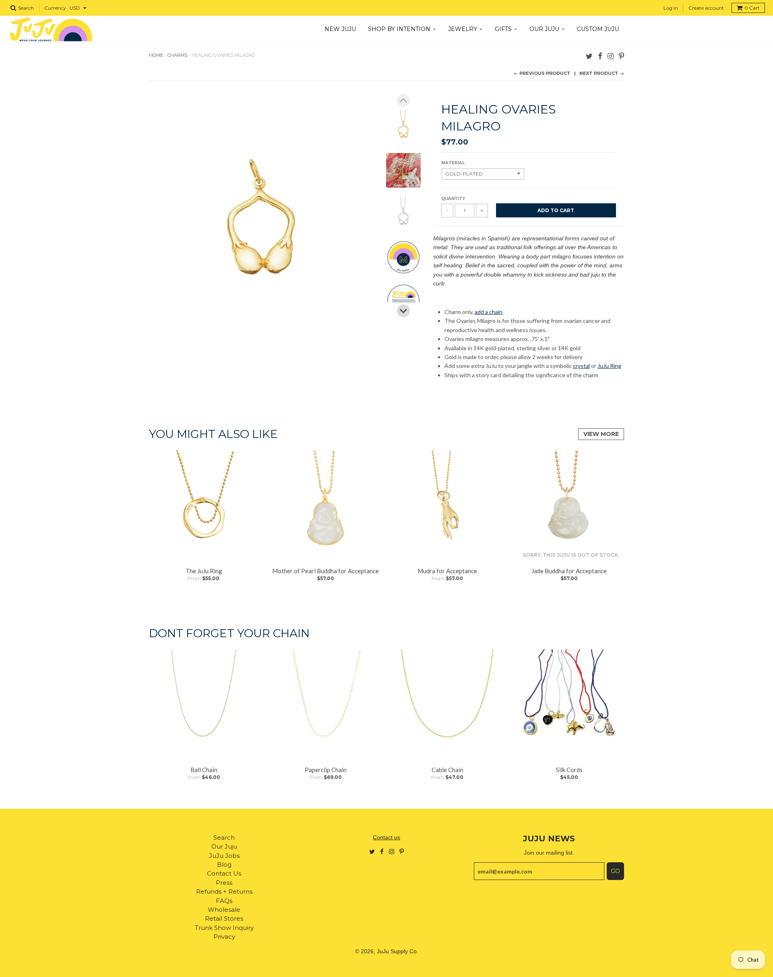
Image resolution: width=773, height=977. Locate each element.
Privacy (224, 936)
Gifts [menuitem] (503, 29)
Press (224, 882)
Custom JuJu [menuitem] (598, 29)
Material (453, 162)
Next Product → (601, 73)
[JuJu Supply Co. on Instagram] (611, 56)
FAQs (224, 901)
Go (615, 871)
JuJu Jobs (224, 855)
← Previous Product (542, 73)
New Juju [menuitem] (340, 29)
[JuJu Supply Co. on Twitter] (589, 56)
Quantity (453, 198)
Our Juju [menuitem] (544, 29)
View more (601, 434)
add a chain (488, 311)
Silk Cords (569, 769)
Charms (177, 55)
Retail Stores (224, 918)
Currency (55, 8)
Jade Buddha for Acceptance (569, 570)
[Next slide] (403, 310)
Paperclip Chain (326, 769)
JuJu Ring (609, 365)
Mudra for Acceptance (447, 570)
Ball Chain (203, 769)
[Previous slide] (403, 100)
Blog (224, 864)
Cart (752, 8)
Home (156, 55)
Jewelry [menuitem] (462, 29)
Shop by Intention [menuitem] (399, 29)
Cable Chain (447, 769)
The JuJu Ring (204, 570)
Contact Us (224, 873)
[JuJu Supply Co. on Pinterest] (621, 56)
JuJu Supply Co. (397, 951)
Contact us (386, 837)
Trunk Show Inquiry (224, 928)
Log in (670, 8)
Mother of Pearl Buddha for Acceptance (325, 570)
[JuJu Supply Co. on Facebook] (600, 56)
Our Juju (224, 846)
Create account (706, 8)
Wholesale (224, 909)
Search (224, 837)
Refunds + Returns (224, 891)
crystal (581, 365)
